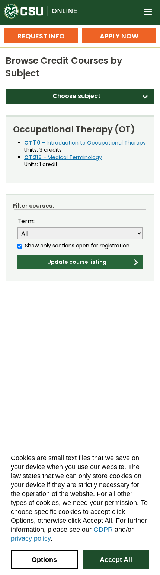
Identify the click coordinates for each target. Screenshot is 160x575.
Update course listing (76, 262)
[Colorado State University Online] (45, 12)
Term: (26, 221)
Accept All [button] (116, 559)
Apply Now (119, 36)
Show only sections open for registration (77, 245)
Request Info (41, 36)
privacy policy (31, 538)
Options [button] (44, 559)
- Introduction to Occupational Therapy (85, 142)
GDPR (103, 529)
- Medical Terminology (63, 157)
